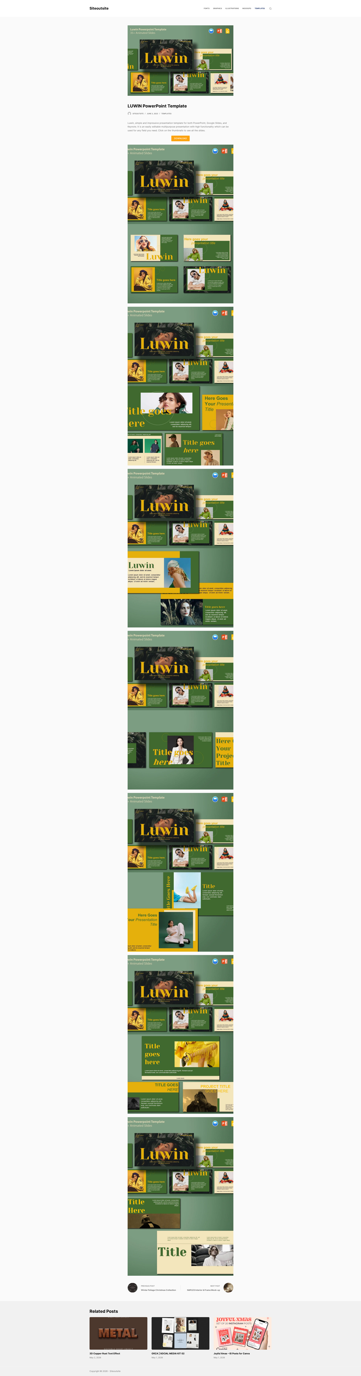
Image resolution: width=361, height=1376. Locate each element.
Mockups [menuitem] (246, 8)
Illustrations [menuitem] (232, 8)
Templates (166, 114)
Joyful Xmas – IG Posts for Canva (232, 1353)
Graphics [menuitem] (217, 8)
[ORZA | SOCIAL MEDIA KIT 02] (180, 1333)
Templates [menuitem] (260, 8)
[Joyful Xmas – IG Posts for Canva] (242, 1333)
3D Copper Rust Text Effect (105, 1353)
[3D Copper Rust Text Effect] (118, 1333)
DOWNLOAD (180, 138)
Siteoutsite (99, 8)
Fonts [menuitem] (207, 8)
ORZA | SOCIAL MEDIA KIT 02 (168, 1353)
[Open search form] (270, 8)
